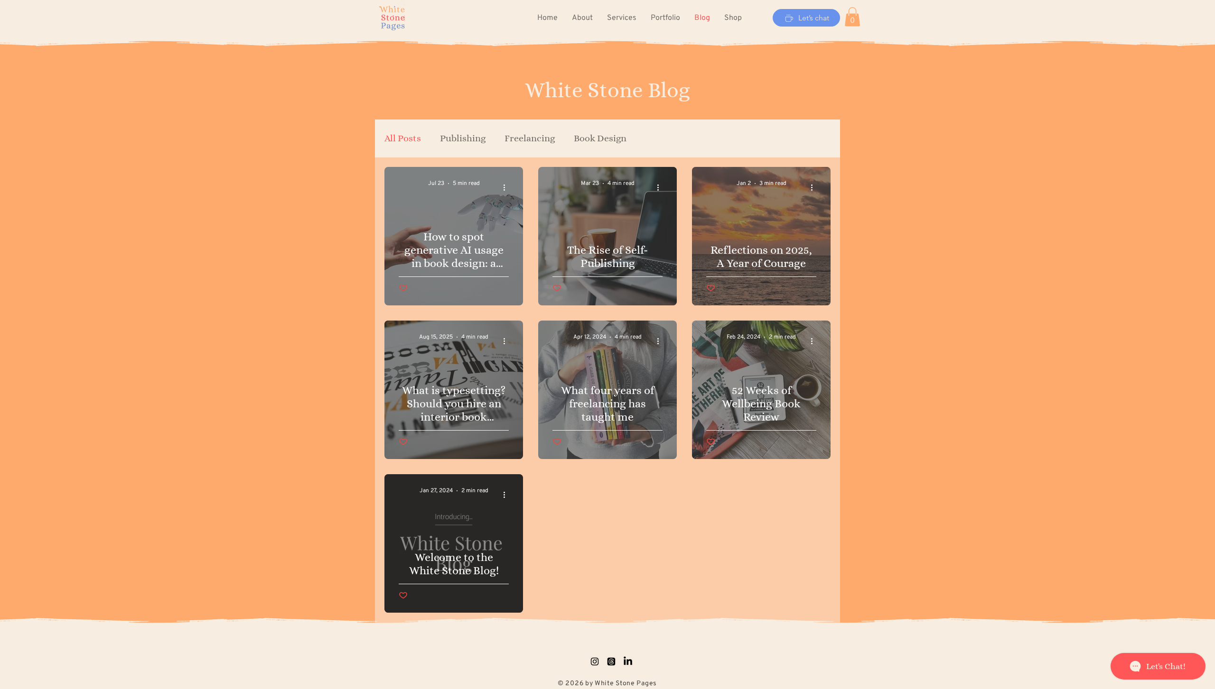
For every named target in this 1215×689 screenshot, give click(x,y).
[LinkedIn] (628, 661)
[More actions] (507, 187)
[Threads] (611, 661)
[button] (852, 17)
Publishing (463, 138)
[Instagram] (594, 661)
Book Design (600, 138)
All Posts (402, 138)
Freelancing (530, 138)
